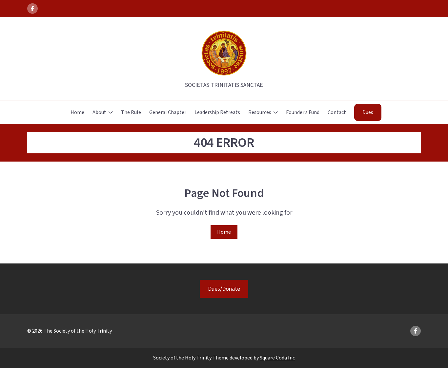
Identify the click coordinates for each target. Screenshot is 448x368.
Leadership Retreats (217, 112)
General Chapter (167, 112)
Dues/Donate (224, 289)
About (99, 112)
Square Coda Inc (277, 357)
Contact (337, 112)
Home (77, 112)
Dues (367, 112)
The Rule (131, 112)
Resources (259, 112)
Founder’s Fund (302, 112)
